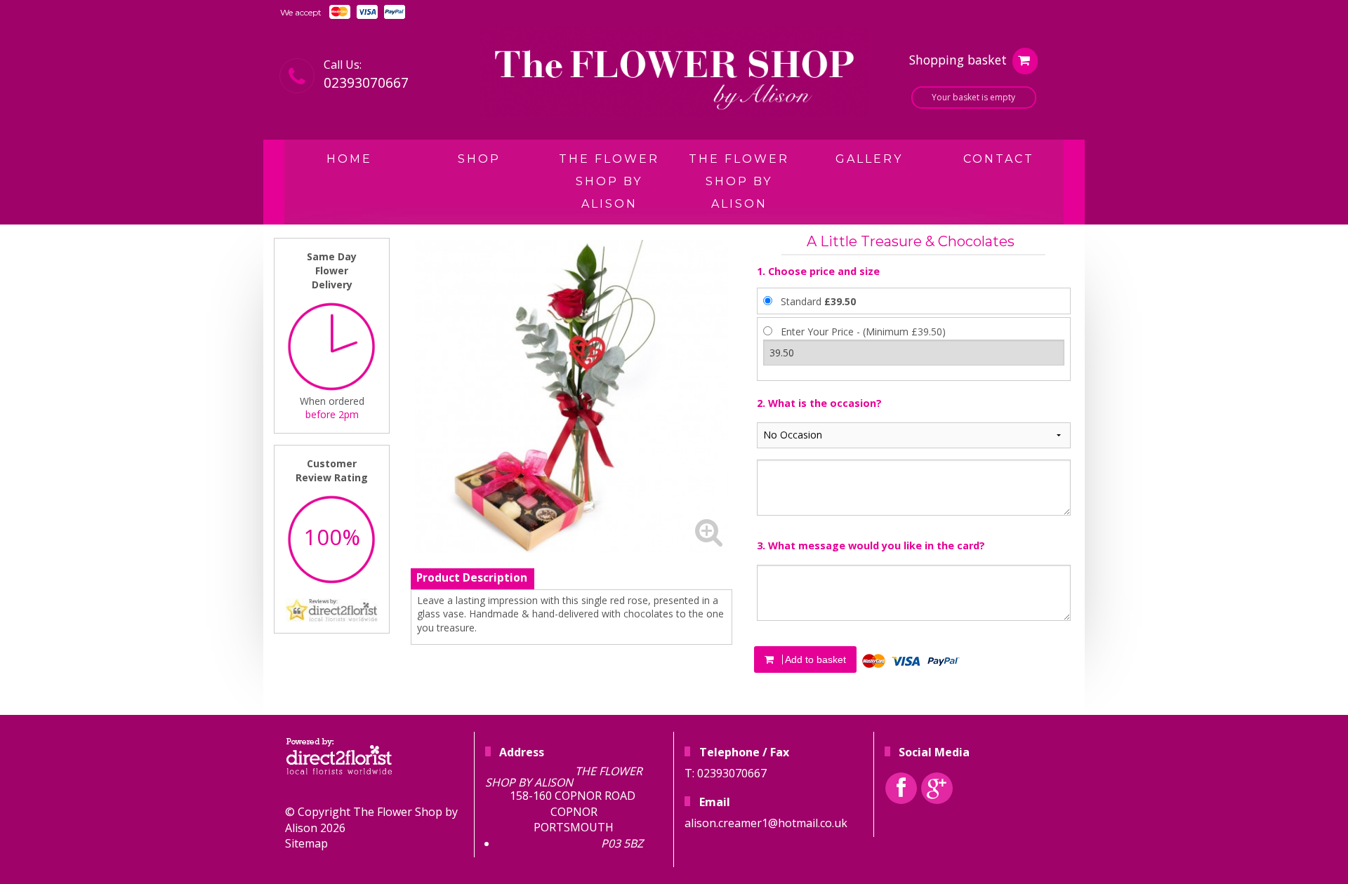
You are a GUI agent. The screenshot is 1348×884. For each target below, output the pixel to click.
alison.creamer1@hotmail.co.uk (766, 823)
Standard (818, 301)
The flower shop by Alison (739, 181)
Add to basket (814, 659)
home (349, 159)
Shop (479, 159)
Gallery (869, 159)
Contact (998, 159)
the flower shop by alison (609, 181)
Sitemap (306, 843)
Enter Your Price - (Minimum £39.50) (863, 331)
